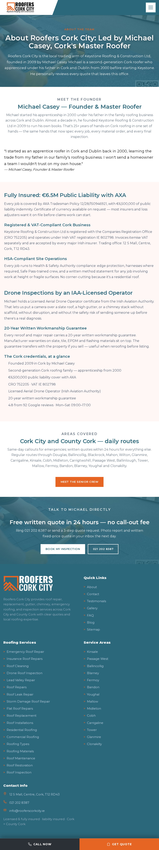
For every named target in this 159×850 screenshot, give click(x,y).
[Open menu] (151, 7)
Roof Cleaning (18, 666)
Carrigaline (95, 723)
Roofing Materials (20, 751)
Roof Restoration (20, 765)
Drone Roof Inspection (24, 673)
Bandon (93, 687)
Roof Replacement (21, 715)
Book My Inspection (63, 549)
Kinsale (92, 652)
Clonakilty (94, 744)
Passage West (97, 659)
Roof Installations (20, 723)
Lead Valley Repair (21, 680)
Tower (92, 730)
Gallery (92, 608)
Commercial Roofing (23, 737)
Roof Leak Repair (20, 694)
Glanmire (94, 737)
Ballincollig (95, 666)
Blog (90, 622)
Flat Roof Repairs (20, 708)
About (92, 587)
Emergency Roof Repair (25, 652)
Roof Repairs (16, 687)
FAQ (90, 615)
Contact (93, 594)
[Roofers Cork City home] (28, 7)
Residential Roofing (22, 730)
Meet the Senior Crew (80, 481)
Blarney (93, 673)
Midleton (94, 708)
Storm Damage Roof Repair (28, 701)
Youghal (93, 694)
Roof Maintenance (21, 758)
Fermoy (93, 680)
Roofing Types (18, 744)
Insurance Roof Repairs (24, 659)
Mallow (92, 701)
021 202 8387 (103, 549)
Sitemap (93, 629)
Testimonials (96, 601)
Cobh (91, 715)
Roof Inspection (19, 772)
